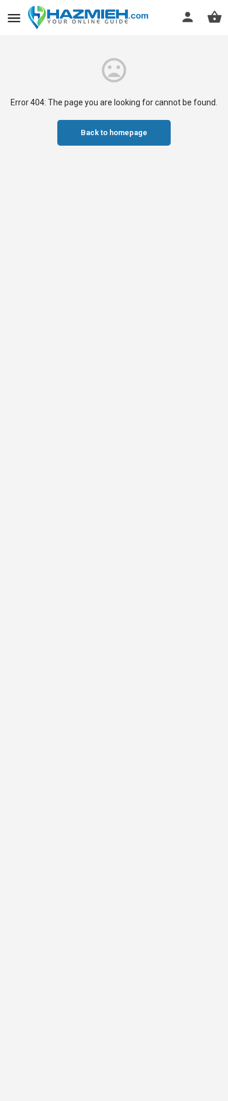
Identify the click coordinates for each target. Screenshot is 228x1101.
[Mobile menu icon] (14, 17)
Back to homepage (114, 132)
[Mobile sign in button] (187, 17)
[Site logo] (90, 17)
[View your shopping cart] (214, 17)
